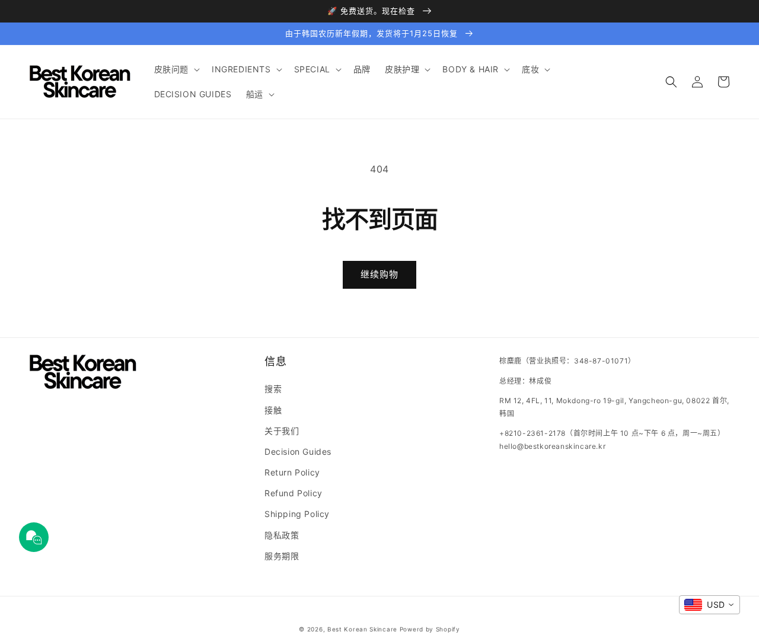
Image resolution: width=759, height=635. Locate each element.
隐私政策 (281, 535)
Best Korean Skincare (362, 629)
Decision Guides (297, 451)
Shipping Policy (297, 514)
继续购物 (379, 274)
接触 (273, 410)
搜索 (273, 389)
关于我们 (281, 431)
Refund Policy (293, 493)
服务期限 (281, 556)
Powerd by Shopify (430, 629)
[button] (176, 69)
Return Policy (292, 472)
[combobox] (709, 604)
